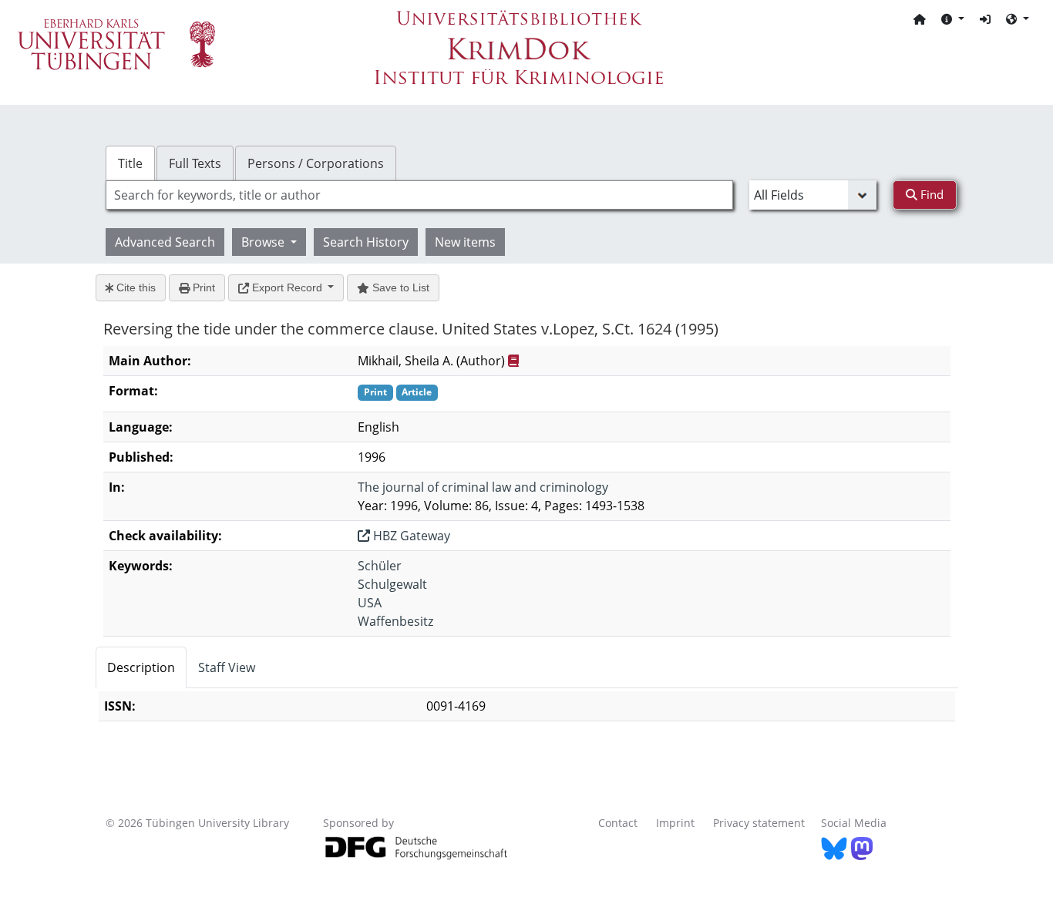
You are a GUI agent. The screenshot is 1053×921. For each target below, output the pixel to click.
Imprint (675, 822)
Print (202, 287)
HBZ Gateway (410, 535)
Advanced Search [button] (165, 242)
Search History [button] (366, 242)
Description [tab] (141, 667)
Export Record (287, 287)
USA (370, 602)
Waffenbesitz (395, 621)
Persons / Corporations (315, 163)
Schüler (380, 565)
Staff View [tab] (226, 667)
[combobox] (419, 195)
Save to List (399, 287)
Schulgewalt (392, 584)
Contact (618, 822)
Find (930, 194)
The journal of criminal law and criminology (483, 487)
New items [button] (465, 242)
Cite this (134, 287)
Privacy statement (759, 822)
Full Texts (195, 163)
